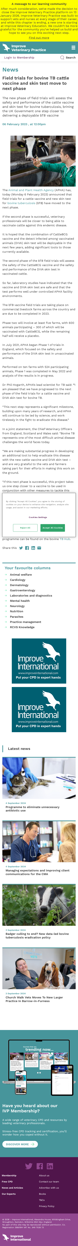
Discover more (17, 1144)
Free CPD (7, 1181)
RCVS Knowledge (22, 627)
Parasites (16, 616)
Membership (9, 1175)
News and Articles (12, 1187)
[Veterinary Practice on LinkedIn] (50, 1166)
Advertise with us (49, 1187)
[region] (39, 515)
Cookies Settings (38, 517)
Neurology (17, 606)
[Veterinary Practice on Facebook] (40, 1166)
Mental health (20, 601)
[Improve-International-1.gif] (39, 661)
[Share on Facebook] (27, 548)
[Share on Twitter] (21, 548)
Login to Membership (19, 57)
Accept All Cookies (53, 527)
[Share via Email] (39, 548)
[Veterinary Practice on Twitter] (29, 1166)
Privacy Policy (46, 1206)
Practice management (25, 622)
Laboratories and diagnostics (31, 595)
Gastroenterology (22, 590)
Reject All (25, 527)
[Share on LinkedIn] (33, 548)
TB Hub (65, 539)
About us (44, 1175)
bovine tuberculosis (21, 203)
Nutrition (16, 611)
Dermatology (19, 585)
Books (42, 1193)
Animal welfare (21, 574)
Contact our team (49, 1181)
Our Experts (9, 1193)
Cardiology (17, 580)
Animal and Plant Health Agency (31, 190)
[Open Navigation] (73, 47)
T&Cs (42, 1200)
